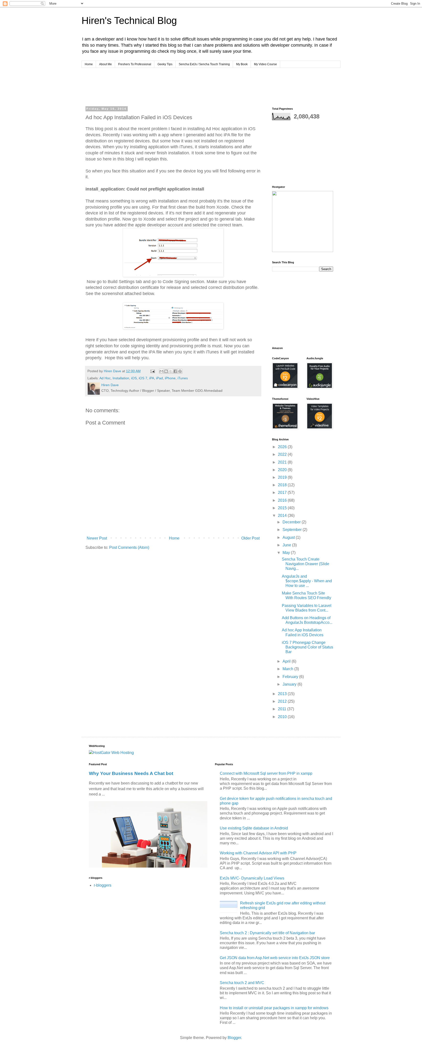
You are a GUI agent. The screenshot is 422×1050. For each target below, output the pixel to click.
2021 (283, 462)
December (292, 522)
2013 (283, 694)
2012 (283, 701)
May (287, 553)
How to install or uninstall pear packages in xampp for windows (274, 1008)
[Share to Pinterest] (180, 371)
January (290, 684)
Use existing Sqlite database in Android (254, 828)
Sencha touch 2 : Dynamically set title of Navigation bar (267, 933)
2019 (283, 477)
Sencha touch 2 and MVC (242, 983)
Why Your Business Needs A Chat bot (131, 773)
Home (89, 64)
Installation (121, 378)
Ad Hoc (105, 378)
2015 (283, 508)
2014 (283, 515)
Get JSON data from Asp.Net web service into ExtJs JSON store (275, 958)
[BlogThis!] (166, 371)
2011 (282, 709)
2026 (283, 447)
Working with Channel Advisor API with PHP (258, 853)
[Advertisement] (178, 86)
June (287, 545)
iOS (134, 378)
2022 (283, 454)
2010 (283, 717)
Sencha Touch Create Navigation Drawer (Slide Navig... (305, 564)
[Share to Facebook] (175, 371)
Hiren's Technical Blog (129, 20)
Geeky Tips (165, 64)
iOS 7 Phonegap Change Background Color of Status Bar (307, 647)
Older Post (250, 538)
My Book (242, 64)
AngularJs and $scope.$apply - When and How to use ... (307, 581)
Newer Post (97, 538)
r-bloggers (102, 885)
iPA (151, 378)
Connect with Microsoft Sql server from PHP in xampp (266, 773)
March (288, 669)
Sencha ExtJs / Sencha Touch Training (204, 64)
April (287, 661)
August (289, 537)
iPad (159, 378)
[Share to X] (170, 371)
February (291, 677)
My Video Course (265, 64)
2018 (283, 485)
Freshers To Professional (134, 64)
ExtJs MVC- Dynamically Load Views (252, 878)
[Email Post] (152, 371)
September (293, 530)
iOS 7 (143, 378)
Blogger (234, 1038)
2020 (283, 470)
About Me (105, 64)
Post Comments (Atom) (129, 547)
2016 (283, 500)
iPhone (170, 378)
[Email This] (161, 371)
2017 (283, 492)
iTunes (183, 378)
